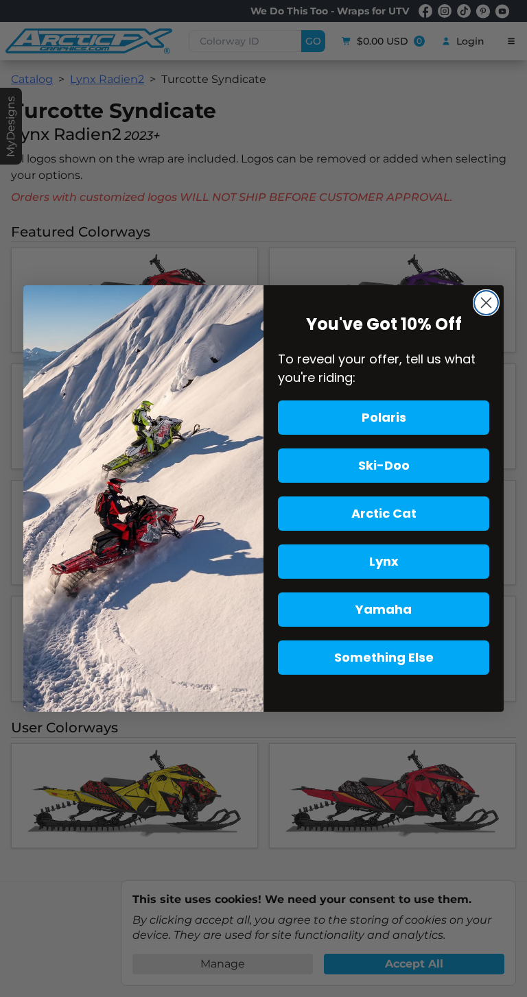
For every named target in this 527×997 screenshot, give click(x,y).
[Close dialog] (486, 303)
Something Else (384, 657)
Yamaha (383, 609)
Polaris (384, 417)
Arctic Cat (384, 513)
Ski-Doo (384, 465)
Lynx (384, 561)
